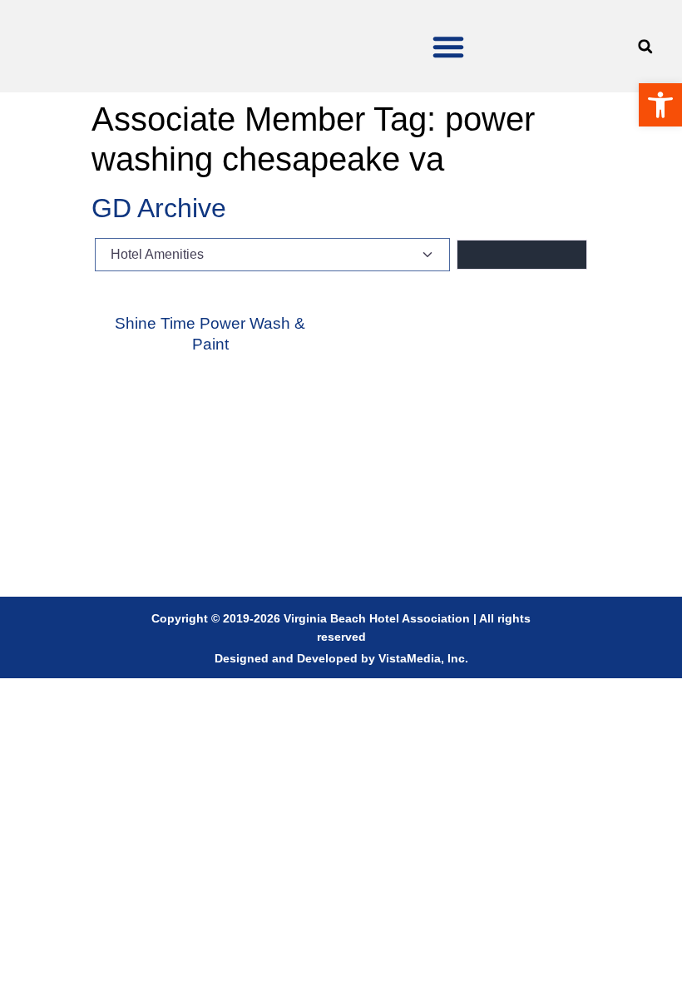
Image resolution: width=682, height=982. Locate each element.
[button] (448, 47)
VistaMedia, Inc (421, 658)
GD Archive (158, 208)
